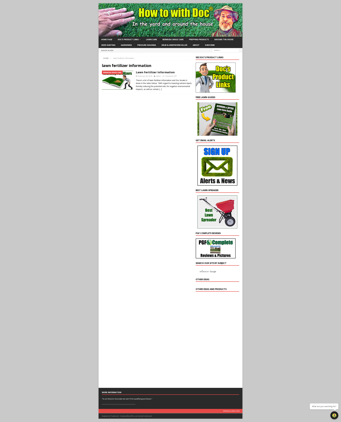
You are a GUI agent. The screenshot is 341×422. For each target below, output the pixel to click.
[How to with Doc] (170, 35)
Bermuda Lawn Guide (231, 411)
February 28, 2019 (145, 76)
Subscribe (210, 45)
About (196, 45)
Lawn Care (151, 39)
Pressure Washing (146, 45)
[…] (160, 89)
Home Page (106, 39)
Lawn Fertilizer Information (155, 72)
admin (158, 76)
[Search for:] (225, 50)
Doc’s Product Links (128, 39)
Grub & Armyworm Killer (174, 45)
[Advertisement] (216, 340)
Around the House (224, 39)
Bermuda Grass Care (173, 39)
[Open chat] (334, 415)
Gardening (126, 45)
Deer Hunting (108, 45)
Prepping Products (199, 39)
